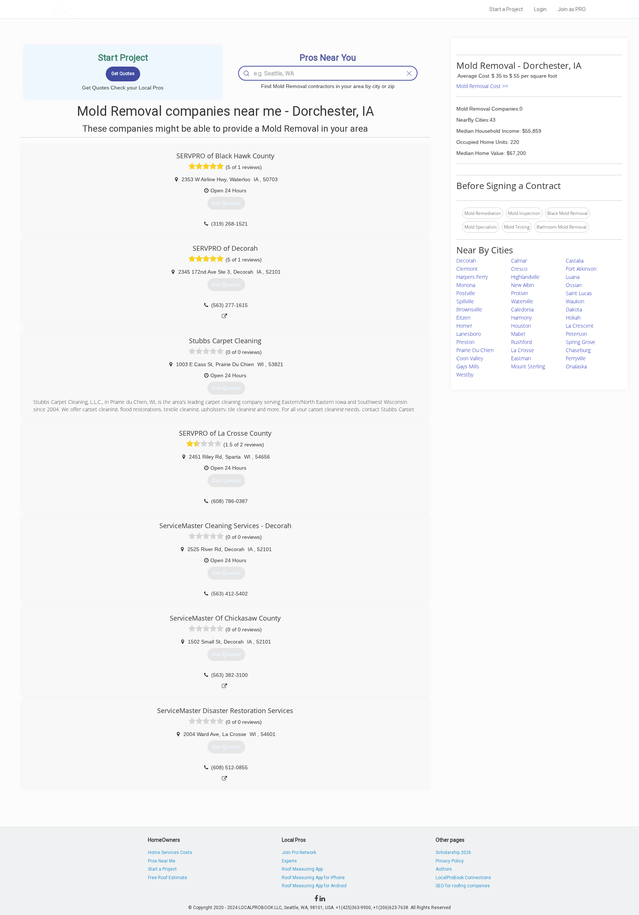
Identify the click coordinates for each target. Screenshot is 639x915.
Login (540, 9)
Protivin (519, 293)
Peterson (576, 333)
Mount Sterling (528, 366)
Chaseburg (578, 350)
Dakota (574, 309)
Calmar (519, 260)
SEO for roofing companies (463, 885)
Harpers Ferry (472, 276)
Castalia (575, 260)
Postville (465, 293)
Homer (464, 325)
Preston (465, 341)
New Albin (522, 284)
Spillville (465, 301)
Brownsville (469, 309)
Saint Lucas (579, 293)
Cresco (519, 268)
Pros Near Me (161, 861)
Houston (521, 325)
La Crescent (580, 325)
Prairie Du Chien (475, 350)
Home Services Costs (170, 852)
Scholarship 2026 (453, 852)
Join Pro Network (299, 852)
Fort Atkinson (581, 268)
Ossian (574, 284)
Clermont (467, 268)
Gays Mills (467, 366)
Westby (464, 374)
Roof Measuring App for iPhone (313, 877)
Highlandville (525, 276)
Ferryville (576, 358)
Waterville (522, 301)
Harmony (521, 317)
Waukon (575, 301)
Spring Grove (580, 341)
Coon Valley (469, 358)
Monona (465, 284)
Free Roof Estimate (167, 877)
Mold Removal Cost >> (482, 86)
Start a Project (506, 9)
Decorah (466, 260)
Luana (572, 276)
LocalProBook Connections (463, 877)
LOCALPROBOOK (94, 9)
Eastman (521, 358)
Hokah (573, 317)
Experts (289, 861)
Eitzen (463, 317)
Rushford (521, 341)
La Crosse (522, 350)
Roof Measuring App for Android (314, 885)
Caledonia (522, 309)
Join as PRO (572, 9)
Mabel (518, 333)
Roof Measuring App (302, 869)
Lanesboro (468, 333)
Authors (444, 869)
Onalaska (576, 366)
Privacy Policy (450, 861)
